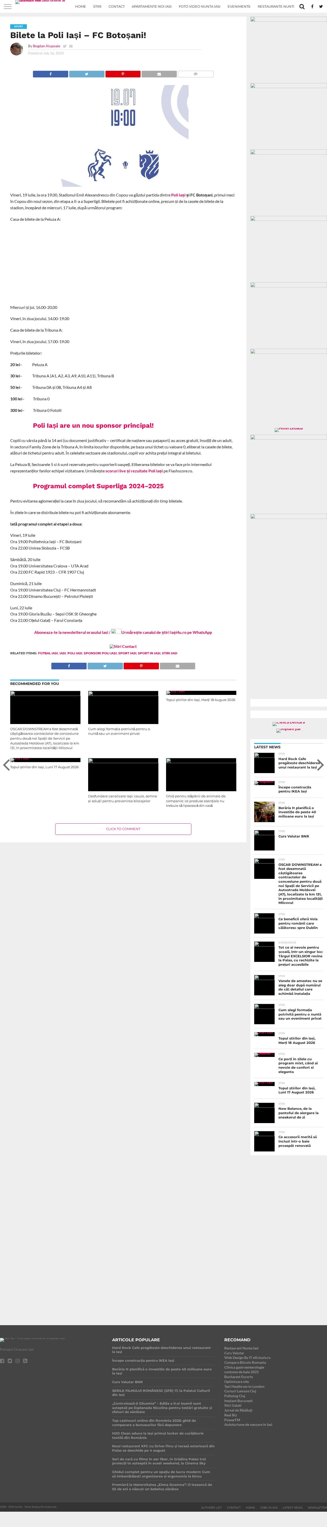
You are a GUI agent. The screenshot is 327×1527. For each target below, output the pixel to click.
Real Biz (230, 1415)
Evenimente (239, 6)
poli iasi (74, 653)
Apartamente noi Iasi (152, 6)
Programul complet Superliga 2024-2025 (98, 486)
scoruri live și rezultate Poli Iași (134, 470)
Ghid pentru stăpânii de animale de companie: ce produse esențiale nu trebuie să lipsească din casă (196, 801)
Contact (117, 6)
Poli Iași (178, 194)
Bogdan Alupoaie (46, 46)
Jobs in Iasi (269, 1507)
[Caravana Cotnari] (123, 646)
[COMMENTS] (196, 72)
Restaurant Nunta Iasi (241, 1348)
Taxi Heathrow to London (244, 1386)
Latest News (293, 1507)
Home (80, 6)
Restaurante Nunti (276, 6)
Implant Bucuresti (238, 1400)
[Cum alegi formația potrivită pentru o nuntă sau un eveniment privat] (123, 694)
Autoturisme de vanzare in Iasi (248, 1424)
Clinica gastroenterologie (244, 1367)
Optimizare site (236, 1381)
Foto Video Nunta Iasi (199, 6)
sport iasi (127, 653)
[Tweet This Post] (86, 72)
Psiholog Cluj (234, 1396)
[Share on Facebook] (50, 72)
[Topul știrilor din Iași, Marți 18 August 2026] (175, 690)
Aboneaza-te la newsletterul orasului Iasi (71, 632)
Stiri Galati (232, 1405)
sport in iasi (149, 653)
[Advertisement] (123, 263)
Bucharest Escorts (238, 1376)
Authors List (211, 1507)
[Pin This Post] (123, 72)
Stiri (97, 6)
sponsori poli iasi (100, 653)
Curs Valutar (234, 1353)
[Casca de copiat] (288, 86)
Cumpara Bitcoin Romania (245, 1362)
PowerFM (232, 1420)
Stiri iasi (169, 653)
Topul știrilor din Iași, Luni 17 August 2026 (44, 767)
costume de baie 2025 (241, 1372)
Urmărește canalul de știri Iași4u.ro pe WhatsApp (166, 632)
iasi (63, 653)
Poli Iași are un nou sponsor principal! (93, 425)
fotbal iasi (48, 653)
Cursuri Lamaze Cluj (240, 1391)
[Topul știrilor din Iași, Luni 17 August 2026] (19, 757)
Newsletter (317, 1507)
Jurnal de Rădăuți (238, 1410)
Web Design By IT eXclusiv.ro (247, 1357)
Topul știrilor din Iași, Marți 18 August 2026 (200, 700)
